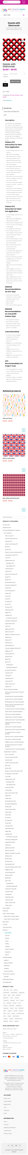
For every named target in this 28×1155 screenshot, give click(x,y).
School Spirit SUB (10, 872)
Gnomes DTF (8, 607)
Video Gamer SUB (10, 902)
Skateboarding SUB (11, 886)
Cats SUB (7, 776)
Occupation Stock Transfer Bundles (13, 733)
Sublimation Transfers (10, 752)
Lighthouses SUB (9, 848)
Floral (6, 941)
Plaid (5, 1013)
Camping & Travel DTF (11, 555)
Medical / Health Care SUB (12, 853)
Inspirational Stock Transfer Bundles (13, 723)
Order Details (7, 1101)
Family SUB (8, 806)
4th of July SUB (9, 754)
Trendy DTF (8, 675)
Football (5, 1005)
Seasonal (7, 952)
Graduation (19, 1005)
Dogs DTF (7, 577)
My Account (7, 1098)
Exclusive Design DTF (11, 585)
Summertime (16, 1016)
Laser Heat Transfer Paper (11, 919)
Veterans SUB (9, 900)
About (5, 1121)
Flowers (14, 1003)
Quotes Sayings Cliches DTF (13, 648)
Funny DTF (8, 604)
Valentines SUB (9, 897)
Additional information (11, 111)
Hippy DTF (8, 612)
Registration (7, 1104)
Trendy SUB (8, 894)
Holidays (6, 968)
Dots (17, 1000)
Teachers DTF (9, 673)
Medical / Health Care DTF (12, 634)
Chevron (17, 997)
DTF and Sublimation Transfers (11, 530)
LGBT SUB (7, 845)
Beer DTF (7, 547)
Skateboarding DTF (11, 667)
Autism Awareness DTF (11, 544)
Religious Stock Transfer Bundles (14, 742)
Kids (16, 1008)
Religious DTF (9, 651)
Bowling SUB (9, 883)
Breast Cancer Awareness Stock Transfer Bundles (14, 705)
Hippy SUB (8, 831)
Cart (5, 1107)
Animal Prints (14, 992)
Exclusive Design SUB (11, 804)
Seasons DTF (8, 656)
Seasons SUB (8, 875)
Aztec (5, 995)
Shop (11, 28)
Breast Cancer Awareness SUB (13, 771)
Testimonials (7, 1130)
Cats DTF (7, 558)
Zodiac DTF (8, 686)
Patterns (16, 28)
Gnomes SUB (8, 826)
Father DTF (8, 593)
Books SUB (8, 768)
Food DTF (7, 599)
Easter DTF (8, 579)
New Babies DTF (10, 566)
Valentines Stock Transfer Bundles (15, 749)
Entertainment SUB (10, 801)
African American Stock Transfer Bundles (14, 692)
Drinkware (7, 965)
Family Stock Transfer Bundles (13, 717)
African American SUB (11, 757)
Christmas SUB (9, 787)
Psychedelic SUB (9, 864)
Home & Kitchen (8, 971)
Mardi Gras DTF (9, 632)
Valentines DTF (9, 678)
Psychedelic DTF (9, 645)
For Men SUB (8, 820)
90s (11, 990)
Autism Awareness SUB (11, 763)
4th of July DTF (9, 536)
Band (13, 995)
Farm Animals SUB (10, 809)
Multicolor (21, 1008)
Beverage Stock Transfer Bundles (14, 702)
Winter (11, 1021)
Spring (13, 1013)
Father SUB (8, 812)
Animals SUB (8, 760)
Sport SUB (8, 880)
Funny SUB (8, 823)
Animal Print (6, 992)
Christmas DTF (9, 569)
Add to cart (15, 81)
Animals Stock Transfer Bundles (14, 696)
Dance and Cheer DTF (11, 574)
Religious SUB (9, 869)
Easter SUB (8, 798)
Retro (8, 1013)
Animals (6, 976)
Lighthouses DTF (9, 629)
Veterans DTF (9, 681)
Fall (4, 1003)
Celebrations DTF (10, 560)
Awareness (21, 992)
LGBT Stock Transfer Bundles (13, 727)
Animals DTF (8, 541)
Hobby (7, 944)
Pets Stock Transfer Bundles (13, 739)
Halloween (6, 1008)
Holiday (7, 946)
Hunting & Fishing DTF (11, 621)
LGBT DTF (7, 626)
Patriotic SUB (8, 861)
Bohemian (6, 997)
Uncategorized (7, 982)
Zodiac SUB (8, 905)
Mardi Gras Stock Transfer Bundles (15, 729)
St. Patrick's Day (20, 1013)
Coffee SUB (8, 790)
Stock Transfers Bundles (11, 689)
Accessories (6, 525)
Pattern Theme (9, 949)
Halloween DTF (9, 610)
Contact (6, 1124)
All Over (12, 95)
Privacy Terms (8, 1133)
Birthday (18, 995)
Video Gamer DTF (10, 684)
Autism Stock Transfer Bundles (14, 699)
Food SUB (7, 817)
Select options (23, 430)
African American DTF (11, 538)
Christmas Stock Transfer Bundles (14, 709)
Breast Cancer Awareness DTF (13, 552)
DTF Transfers (8, 533)
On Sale (5, 924)
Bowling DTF (9, 665)
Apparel (6, 960)
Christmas (6, 1000)
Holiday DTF (8, 615)
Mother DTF (8, 640)
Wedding (6, 1021)
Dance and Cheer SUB (11, 793)
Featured (5, 911)
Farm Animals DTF (10, 590)
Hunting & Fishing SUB (11, 839)
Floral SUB (8, 815)
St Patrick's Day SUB (11, 837)
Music (5, 1010)
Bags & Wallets (8, 963)
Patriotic (21, 1010)
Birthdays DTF (10, 563)
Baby (9, 995)
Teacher (5, 1018)
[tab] (14, 108)
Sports (7, 955)
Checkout (6, 1110)
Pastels (15, 1010)
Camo (11, 997)
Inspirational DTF (10, 623)
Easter (21, 1000)
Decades (12, 1000)
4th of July (6, 990)
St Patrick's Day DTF (11, 618)
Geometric (9, 100)
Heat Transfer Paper (8, 913)
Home (8, 28)
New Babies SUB (10, 784)
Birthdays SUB (10, 782)
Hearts (11, 1008)
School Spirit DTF (9, 654)
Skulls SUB (8, 878)
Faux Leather (6, 908)
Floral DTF (8, 596)
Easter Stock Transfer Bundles (13, 711)
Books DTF (8, 549)
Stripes (9, 1016)
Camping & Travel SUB (11, 773)
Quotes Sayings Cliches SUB (13, 867)
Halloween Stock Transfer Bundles (15, 720)
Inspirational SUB (10, 842)
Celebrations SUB (10, 779)
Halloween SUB (9, 828)
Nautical (10, 1010)
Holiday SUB (8, 834)
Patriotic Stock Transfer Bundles (14, 736)
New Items (6, 922)
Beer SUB (7, 765)
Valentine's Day (18, 1018)
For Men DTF (8, 601)
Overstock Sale (7, 927)
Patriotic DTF (8, 643)
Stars (5, 1016)
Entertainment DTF (10, 582)
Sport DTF (8, 662)
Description (7, 108)
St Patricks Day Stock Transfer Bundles (13, 745)
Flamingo (9, 1003)
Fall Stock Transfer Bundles (13, 714)
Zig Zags (16, 1021)
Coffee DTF (8, 571)
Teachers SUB (9, 891)
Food (19, 1003)
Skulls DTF (8, 659)
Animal (7, 938)
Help (5, 85)
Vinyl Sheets (8, 933)
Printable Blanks (7, 957)
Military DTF (8, 637)
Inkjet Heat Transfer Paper (11, 916)
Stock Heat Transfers (9, 974)
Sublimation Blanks (8, 979)
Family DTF (8, 588)
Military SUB (8, 856)
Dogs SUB (7, 795)
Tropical (11, 1018)
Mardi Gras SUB (9, 850)
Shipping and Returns (10, 1127)
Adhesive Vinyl (7, 527)
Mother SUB (8, 859)
